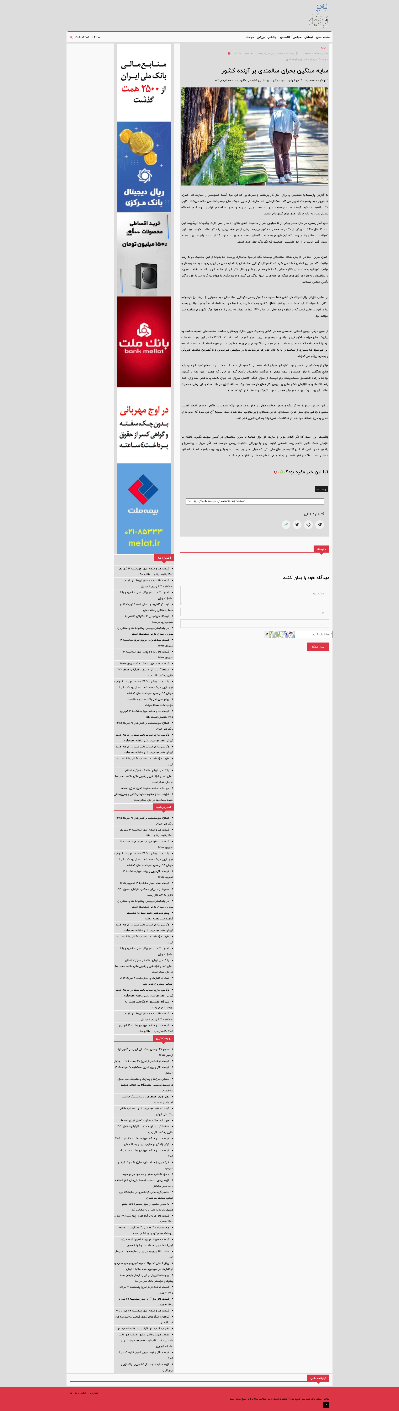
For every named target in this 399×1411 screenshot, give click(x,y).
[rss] (71, 1392)
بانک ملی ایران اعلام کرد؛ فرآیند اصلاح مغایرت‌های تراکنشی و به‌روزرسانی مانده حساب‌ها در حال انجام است (144, 776)
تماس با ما (80, 1393)
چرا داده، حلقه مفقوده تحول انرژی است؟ (145, 788)
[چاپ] (228, 53)
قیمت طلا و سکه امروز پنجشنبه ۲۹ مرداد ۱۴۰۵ (142, 1310)
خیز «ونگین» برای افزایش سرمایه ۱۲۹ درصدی (143, 1328)
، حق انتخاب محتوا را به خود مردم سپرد (145, 1174)
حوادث (250, 37)
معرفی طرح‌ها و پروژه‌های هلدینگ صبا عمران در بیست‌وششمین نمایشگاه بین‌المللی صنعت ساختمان (145, 1084)
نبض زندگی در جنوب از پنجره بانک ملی (146, 1144)
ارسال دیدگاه (318, 647)
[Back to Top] (326, 1405)
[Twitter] (297, 524)
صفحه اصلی (323, 37)
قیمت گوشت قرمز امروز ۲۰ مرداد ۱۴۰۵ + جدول (141, 1061)
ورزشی (261, 37)
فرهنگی (308, 37)
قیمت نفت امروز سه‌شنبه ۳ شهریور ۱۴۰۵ (144, 663)
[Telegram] (319, 524)
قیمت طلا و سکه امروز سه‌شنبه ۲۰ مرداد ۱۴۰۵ (142, 1138)
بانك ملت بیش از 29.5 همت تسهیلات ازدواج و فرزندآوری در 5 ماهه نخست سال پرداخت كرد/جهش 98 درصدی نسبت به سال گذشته (143, 687)
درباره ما (94, 1393)
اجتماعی (272, 37)
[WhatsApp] (308, 524)
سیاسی (297, 37)
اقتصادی (285, 37)
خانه (323, 47)
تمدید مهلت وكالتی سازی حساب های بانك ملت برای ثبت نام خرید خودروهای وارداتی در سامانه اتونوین (146, 1340)
